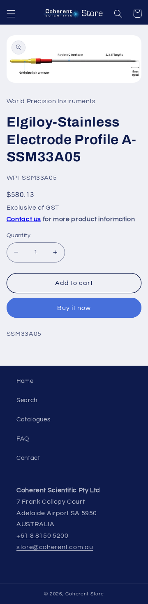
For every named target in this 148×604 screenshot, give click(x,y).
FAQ (22, 439)
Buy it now (74, 308)
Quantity (18, 235)
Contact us (24, 219)
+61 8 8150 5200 (42, 535)
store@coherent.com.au (54, 547)
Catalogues (33, 419)
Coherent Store (84, 594)
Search (26, 400)
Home (25, 381)
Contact (28, 458)
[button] (10, 13)
